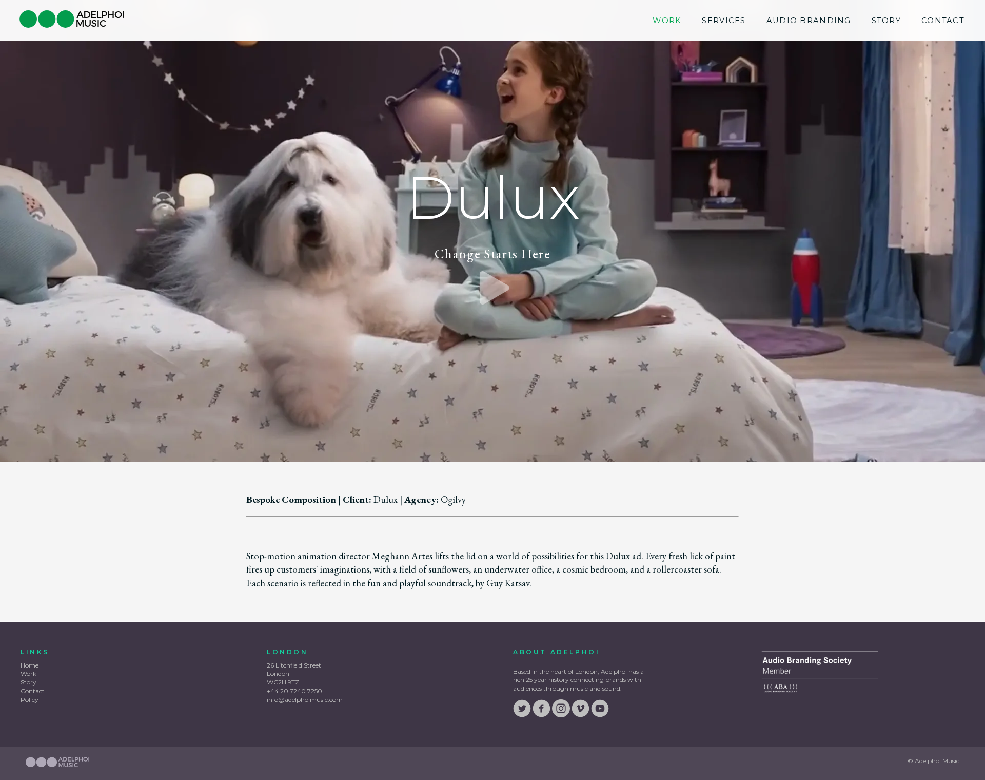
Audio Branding (808, 20)
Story (886, 20)
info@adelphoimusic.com (305, 699)
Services (723, 20)
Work (667, 20)
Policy (29, 699)
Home (29, 665)
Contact (942, 20)
